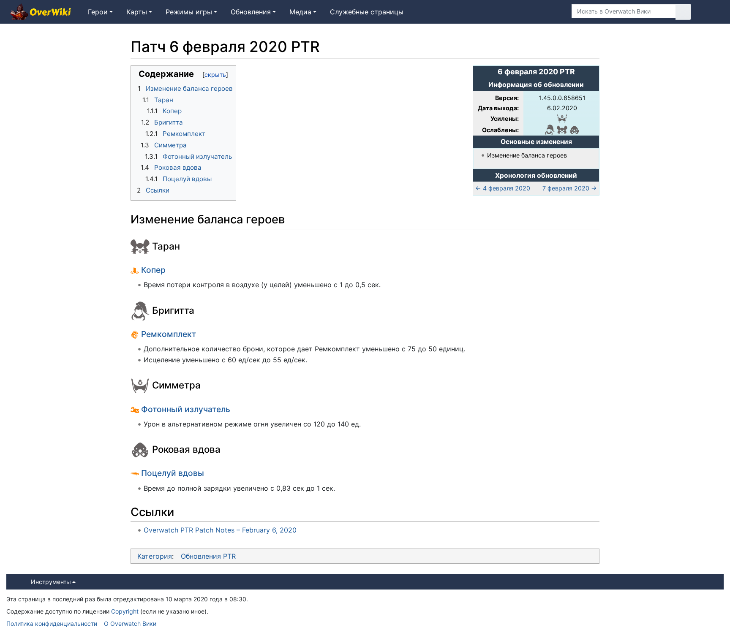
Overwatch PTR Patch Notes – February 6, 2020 (220, 530)
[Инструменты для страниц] (552, 11)
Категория (154, 556)
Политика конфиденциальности (51, 623)
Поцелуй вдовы (172, 473)
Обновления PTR (208, 556)
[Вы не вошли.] (710, 11)
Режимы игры (189, 12)
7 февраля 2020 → (569, 188)
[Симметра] (562, 117)
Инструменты (51, 581)
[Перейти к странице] (683, 12)
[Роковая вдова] (574, 129)
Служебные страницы (366, 12)
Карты (136, 12)
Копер (153, 270)
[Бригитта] (550, 129)
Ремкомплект (168, 334)
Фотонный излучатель (185, 409)
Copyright (125, 611)
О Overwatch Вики (130, 623)
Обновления (251, 12)
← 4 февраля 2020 (502, 188)
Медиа (300, 12)
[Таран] (562, 129)
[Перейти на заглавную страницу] (40, 13)
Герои (98, 12)
